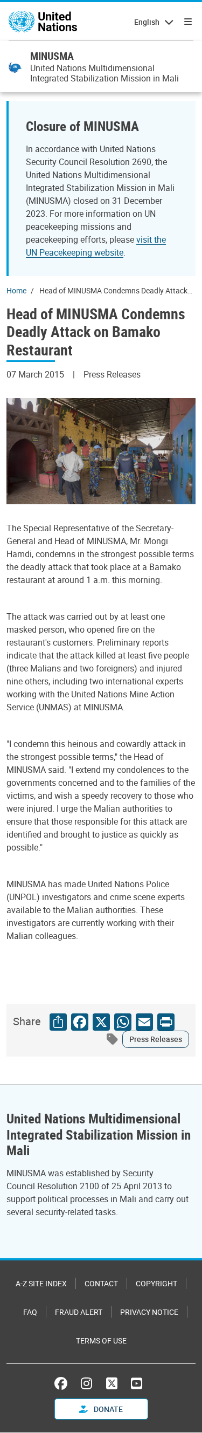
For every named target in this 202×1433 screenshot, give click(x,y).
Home (16, 290)
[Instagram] (86, 1383)
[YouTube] (137, 1383)
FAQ (30, 1312)
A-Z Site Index (41, 1283)
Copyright (156, 1283)
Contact (101, 1283)
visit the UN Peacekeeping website (96, 246)
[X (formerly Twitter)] (112, 1383)
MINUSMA (52, 56)
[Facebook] (63, 1383)
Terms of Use (101, 1340)
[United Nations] (43, 21)
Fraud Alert (78, 1312)
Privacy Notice (149, 1312)
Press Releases (155, 1039)
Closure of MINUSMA (82, 126)
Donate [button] (107, 1409)
